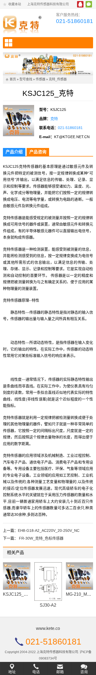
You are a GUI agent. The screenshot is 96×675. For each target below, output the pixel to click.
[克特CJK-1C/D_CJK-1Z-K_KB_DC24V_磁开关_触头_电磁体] (23, 23)
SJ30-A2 (48, 605)
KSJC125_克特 (17, 594)
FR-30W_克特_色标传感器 (41, 538)
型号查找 (25, 79)
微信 (89, 4)
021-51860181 (74, 21)
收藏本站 (14, 4)
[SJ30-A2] (48, 581)
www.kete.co (48, 628)
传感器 (40, 79)
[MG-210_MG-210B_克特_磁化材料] (79, 576)
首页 (13, 79)
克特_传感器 (58, 79)
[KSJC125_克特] (16, 576)
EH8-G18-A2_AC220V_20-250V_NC (48, 530)
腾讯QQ (80, 4)
